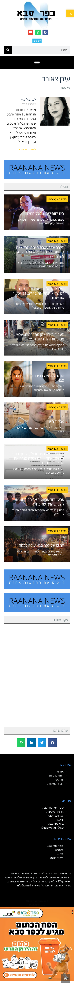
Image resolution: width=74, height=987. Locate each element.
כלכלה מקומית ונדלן (52, 827)
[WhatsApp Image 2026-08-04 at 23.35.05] (37, 944)
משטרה (59, 849)
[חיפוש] (8, 50)
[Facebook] (45, 32)
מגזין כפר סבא (56, 815)
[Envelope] (30, 32)
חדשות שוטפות (55, 811)
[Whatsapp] (38, 32)
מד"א (60, 853)
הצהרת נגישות (55, 783)
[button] (70, 13)
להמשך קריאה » (27, 149)
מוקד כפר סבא (55, 845)
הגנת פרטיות (56, 775)
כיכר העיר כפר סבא (53, 807)
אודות (60, 771)
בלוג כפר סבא (56, 823)
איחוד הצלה (57, 857)
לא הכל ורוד (28, 99)
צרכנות (60, 819)
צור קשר (59, 779)
